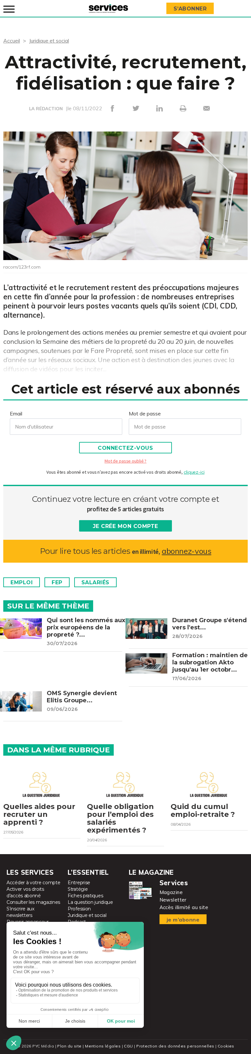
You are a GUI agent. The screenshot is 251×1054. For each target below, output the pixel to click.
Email (16, 413)
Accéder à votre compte (33, 883)
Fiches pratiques (85, 896)
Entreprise (79, 883)
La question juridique (90, 902)
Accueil (11, 40)
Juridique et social (49, 40)
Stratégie (78, 889)
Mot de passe (145, 413)
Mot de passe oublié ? (125, 461)
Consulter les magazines (33, 902)
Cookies (226, 1046)
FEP (57, 582)
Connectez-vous (125, 448)
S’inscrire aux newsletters (20, 912)
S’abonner (190, 9)
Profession (79, 909)
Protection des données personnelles (175, 1046)
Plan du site (69, 1046)
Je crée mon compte (125, 526)
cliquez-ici (194, 472)
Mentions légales (103, 1046)
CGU (128, 1046)
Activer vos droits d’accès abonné (25, 892)
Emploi (21, 582)
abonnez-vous (186, 551)
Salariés (95, 582)
